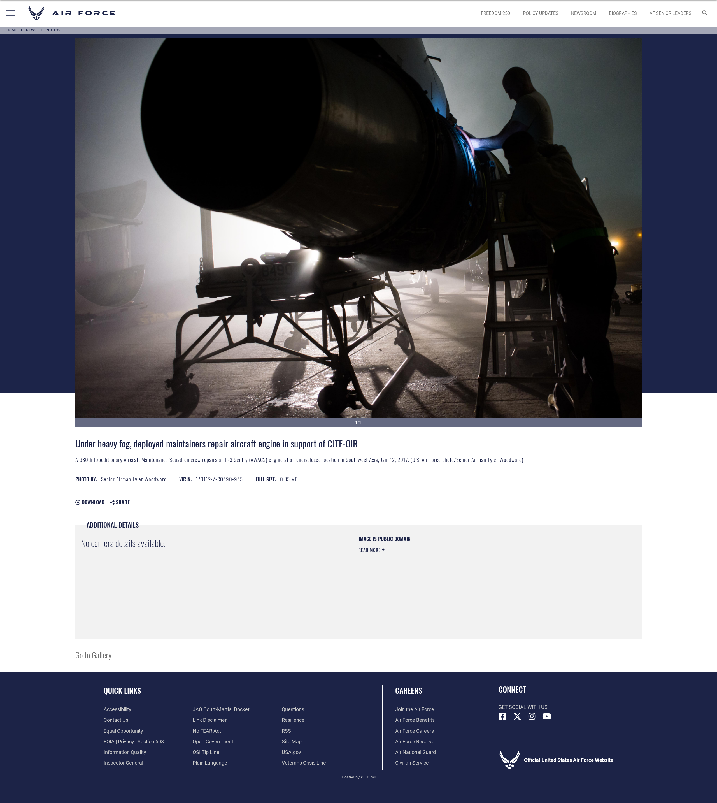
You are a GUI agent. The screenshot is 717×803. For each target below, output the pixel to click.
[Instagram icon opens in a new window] (532, 716)
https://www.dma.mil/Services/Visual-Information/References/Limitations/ (424, 578)
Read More (370, 550)
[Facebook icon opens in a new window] (503, 716)
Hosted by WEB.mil (359, 777)
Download (92, 502)
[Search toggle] (705, 13)
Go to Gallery (93, 655)
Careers (408, 690)
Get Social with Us (523, 707)
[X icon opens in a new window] (517, 716)
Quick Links (122, 690)
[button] (9, 13)
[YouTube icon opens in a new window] (547, 716)
